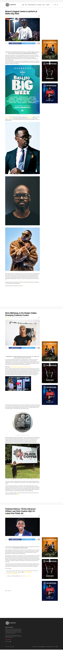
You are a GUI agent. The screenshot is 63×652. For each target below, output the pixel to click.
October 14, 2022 (26, 576)
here (23, 285)
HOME (23, 4)
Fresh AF (13, 646)
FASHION (47, 4)
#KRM (30, 572)
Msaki (30, 118)
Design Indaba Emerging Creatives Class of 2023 (20, 367)
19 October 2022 (14, 317)
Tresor (6, 118)
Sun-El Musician (10, 118)
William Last (9, 590)
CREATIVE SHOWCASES (31, 4)
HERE (18, 493)
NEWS (26, 4)
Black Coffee (7, 116)
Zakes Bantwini (29, 116)
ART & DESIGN (38, 4)
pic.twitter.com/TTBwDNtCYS (12, 573)
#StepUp (25, 572)
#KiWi (28, 572)
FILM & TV (43, 4)
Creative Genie (8, 515)
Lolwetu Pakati (8, 317)
